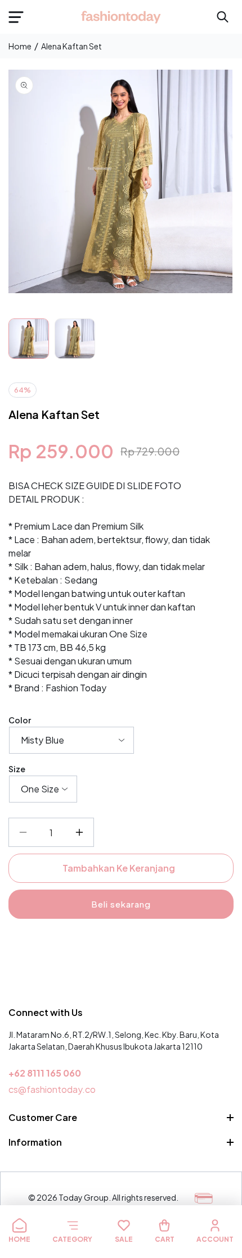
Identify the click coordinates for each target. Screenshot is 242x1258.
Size (16, 769)
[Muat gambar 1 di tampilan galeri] (28, 338)
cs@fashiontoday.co (52, 1089)
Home (20, 46)
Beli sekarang (121, 904)
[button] (16, 17)
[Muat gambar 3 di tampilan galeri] (75, 338)
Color (19, 720)
